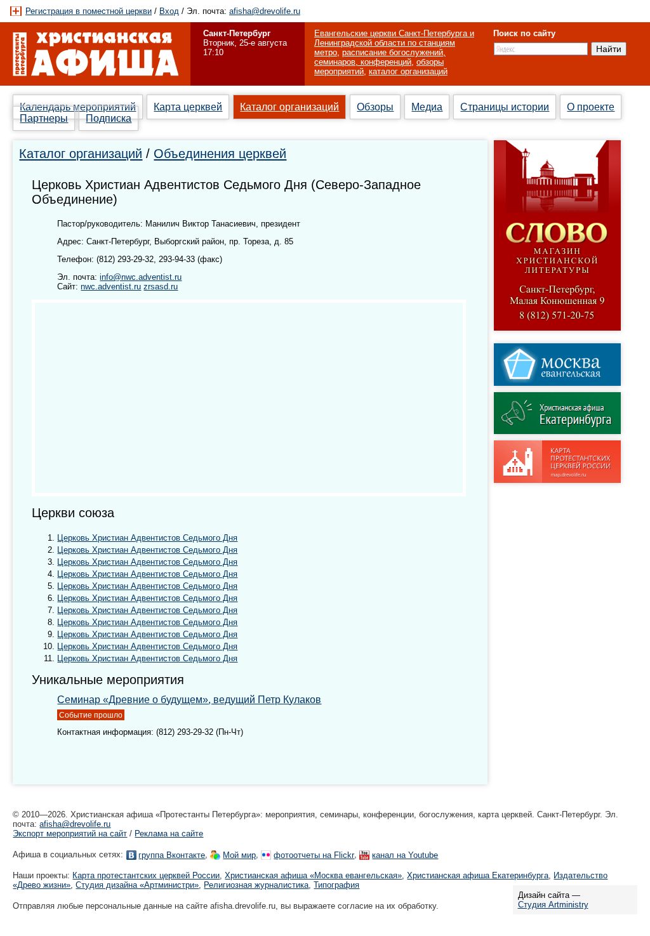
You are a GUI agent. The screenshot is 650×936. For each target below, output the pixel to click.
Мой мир (239, 855)
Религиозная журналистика (256, 885)
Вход (169, 11)
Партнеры (44, 118)
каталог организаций (408, 71)
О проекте (590, 107)
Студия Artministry (553, 904)
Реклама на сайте (169, 833)
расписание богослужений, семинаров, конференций (380, 57)
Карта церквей (188, 107)
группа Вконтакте (171, 855)
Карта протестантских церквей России (146, 875)
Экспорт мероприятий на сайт (70, 833)
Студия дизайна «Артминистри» (137, 885)
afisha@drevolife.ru (264, 11)
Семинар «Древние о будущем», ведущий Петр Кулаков (189, 699)
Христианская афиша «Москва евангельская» (313, 875)
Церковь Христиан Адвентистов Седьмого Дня (147, 538)
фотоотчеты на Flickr (314, 855)
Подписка (108, 118)
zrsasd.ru (160, 286)
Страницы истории (504, 107)
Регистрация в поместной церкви (88, 11)
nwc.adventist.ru (111, 286)
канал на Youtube (405, 855)
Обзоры (375, 107)
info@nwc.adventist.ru (141, 277)
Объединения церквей (220, 154)
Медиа (426, 107)
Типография (336, 885)
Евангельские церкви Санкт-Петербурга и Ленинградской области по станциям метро (394, 43)
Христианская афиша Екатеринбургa (477, 875)
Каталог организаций (289, 107)
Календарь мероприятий (78, 107)
